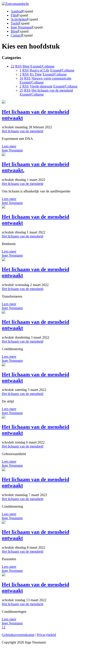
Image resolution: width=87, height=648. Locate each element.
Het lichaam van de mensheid (22, 131)
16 (21, 78)
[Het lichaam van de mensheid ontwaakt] (3, 102)
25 (21, 90)
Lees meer (9, 146)
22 (12, 66)
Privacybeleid (46, 635)
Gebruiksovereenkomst (18, 635)
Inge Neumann (12, 150)
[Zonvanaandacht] (15, 4)
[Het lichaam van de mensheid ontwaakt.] (3, 155)
